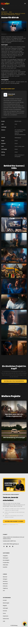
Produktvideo (6, 562)
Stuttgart (5, 579)
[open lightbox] (14, 178)
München (5, 576)
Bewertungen (6, 603)
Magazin (5, 605)
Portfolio (5, 610)
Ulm (4, 590)
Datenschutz (6, 618)
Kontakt (5, 600)
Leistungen (5, 608)
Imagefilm (5, 555)
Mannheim (5, 583)
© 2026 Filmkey (14, 625)
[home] (5, 3)
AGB (4, 621)
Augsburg (5, 588)
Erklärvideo (5, 564)
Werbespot (5, 558)
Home (4, 613)
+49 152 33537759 (7, 544)
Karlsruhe (5, 586)
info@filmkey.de (15, 544)
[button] (25, 4)
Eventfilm (5, 567)
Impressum (5, 616)
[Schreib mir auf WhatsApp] (24, 623)
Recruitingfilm (6, 560)
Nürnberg (5, 581)
